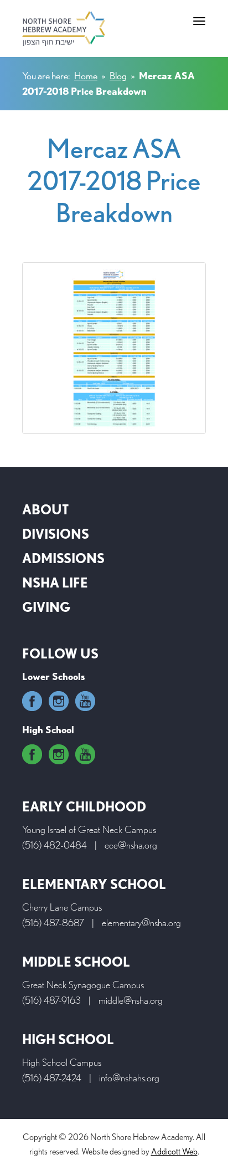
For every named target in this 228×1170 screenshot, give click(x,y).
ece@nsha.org (131, 845)
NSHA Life (55, 583)
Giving (46, 607)
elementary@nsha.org (141, 922)
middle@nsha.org (131, 1000)
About (45, 510)
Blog (118, 75)
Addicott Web (174, 1151)
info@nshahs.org (129, 1078)
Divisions (55, 534)
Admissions (63, 558)
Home (85, 75)
